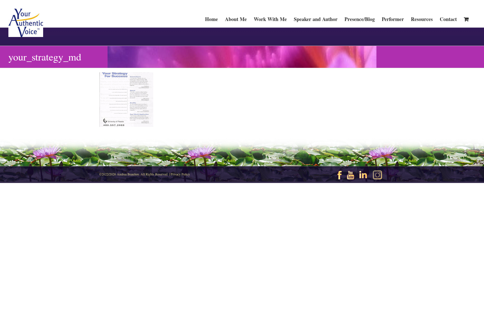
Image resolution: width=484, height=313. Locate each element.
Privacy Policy (180, 174)
